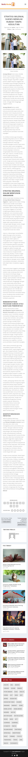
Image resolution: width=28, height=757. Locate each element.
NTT (16, 719)
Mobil (21, 705)
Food (15, 660)
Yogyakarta (13, 743)
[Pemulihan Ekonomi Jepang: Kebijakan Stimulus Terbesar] (14, 618)
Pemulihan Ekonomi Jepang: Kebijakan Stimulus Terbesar (11, 628)
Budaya (17, 685)
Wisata (6, 743)
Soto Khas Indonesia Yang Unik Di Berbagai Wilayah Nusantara (16, 658)
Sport (15, 646)
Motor (13, 712)
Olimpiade (15, 722)
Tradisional (7, 739)
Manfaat (14, 705)
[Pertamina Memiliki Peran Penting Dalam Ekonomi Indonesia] (14, 596)
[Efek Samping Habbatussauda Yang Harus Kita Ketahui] (5, 673)
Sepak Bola (7, 733)
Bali (12, 685)
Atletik (6, 685)
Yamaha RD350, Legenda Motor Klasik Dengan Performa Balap (16, 651)
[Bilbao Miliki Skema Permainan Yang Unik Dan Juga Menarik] (5, 645)
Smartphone (16, 733)
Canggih (6, 688)
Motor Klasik (8, 715)
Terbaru (12, 736)
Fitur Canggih (8, 691)
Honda (6, 695)
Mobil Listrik (8, 709)
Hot (11, 695)
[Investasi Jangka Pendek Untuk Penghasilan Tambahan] (14, 576)
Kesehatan (13, 698)
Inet (15, 653)
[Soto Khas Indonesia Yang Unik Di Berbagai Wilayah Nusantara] (5, 659)
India (16, 695)
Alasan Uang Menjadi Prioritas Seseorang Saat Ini (12, 565)
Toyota (19, 736)
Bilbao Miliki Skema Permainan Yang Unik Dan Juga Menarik (16, 644)
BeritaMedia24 (16, 751)
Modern (6, 712)
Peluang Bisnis (8, 729)
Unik (21, 739)
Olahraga (7, 722)
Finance (9, 29)
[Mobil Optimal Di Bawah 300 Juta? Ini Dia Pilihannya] (5, 666)
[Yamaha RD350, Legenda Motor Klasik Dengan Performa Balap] (5, 652)
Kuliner (19, 702)
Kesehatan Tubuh (9, 702)
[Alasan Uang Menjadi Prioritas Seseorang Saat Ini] (14, 555)
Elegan (13, 688)
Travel (15, 739)
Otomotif (16, 667)
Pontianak (18, 729)
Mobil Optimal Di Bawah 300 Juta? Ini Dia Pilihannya (15, 665)
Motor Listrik (18, 715)
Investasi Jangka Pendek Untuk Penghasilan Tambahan (12, 585)
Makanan (6, 705)
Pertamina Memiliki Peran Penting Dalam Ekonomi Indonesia (13, 606)
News (11, 719)
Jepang (6, 698)
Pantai (14, 726)
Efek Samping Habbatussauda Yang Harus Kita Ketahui (16, 672)
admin (13, 27)
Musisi (6, 719)
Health (15, 674)
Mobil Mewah (18, 709)
